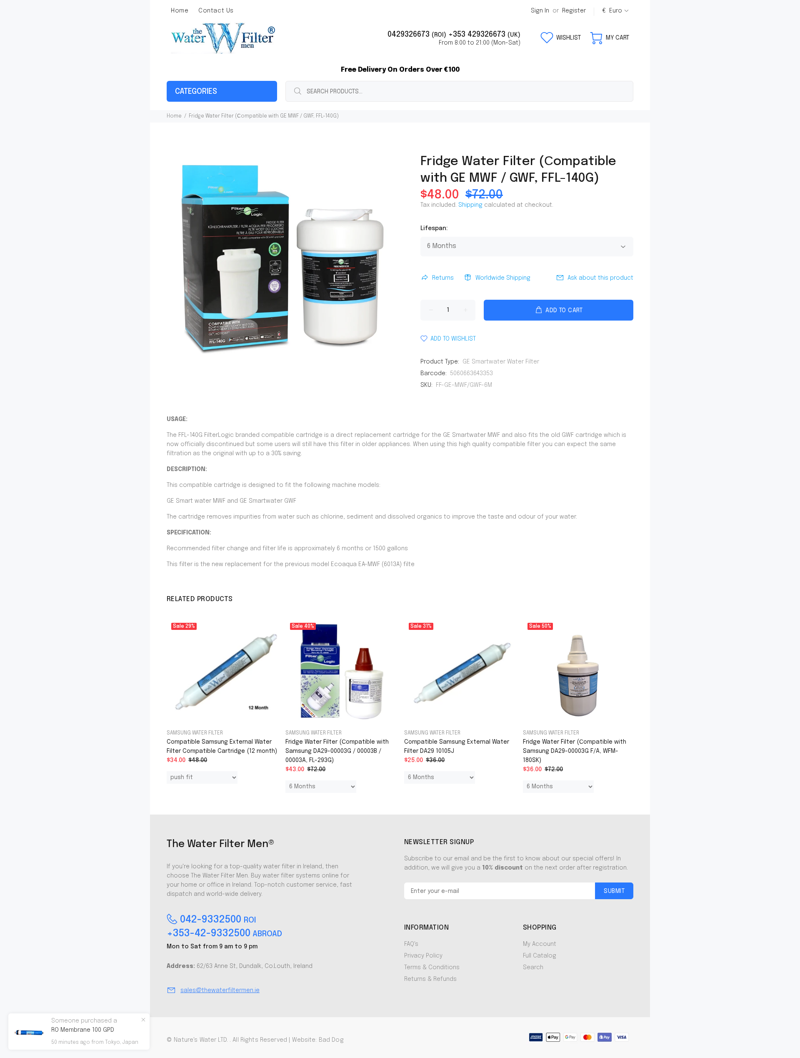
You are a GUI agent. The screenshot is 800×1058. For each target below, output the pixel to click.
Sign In (540, 11)
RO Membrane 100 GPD (82, 1030)
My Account (539, 944)
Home (174, 116)
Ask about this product (600, 278)
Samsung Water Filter (195, 733)
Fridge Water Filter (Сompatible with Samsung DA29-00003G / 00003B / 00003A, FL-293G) (337, 751)
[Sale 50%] (578, 671)
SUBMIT (614, 891)
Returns (443, 278)
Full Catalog (539, 956)
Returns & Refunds (430, 979)
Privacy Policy (423, 956)
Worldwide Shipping (502, 278)
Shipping (470, 205)
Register (574, 11)
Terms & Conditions (432, 967)
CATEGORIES (196, 91)
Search (533, 967)
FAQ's (411, 944)
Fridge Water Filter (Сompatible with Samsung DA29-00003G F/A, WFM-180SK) (574, 751)
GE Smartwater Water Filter (500, 362)
